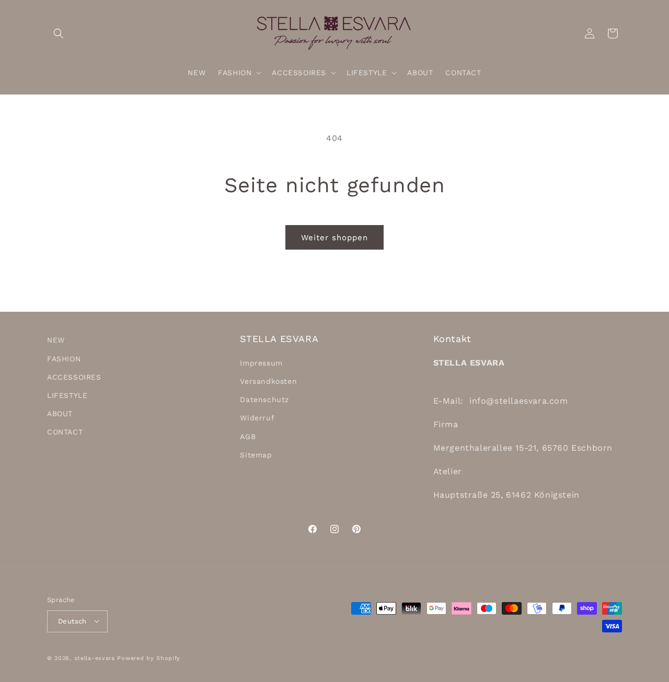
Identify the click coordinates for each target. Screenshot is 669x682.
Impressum (261, 362)
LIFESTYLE (67, 395)
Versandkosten (268, 381)
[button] (58, 33)
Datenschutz (264, 399)
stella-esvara (94, 657)
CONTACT (65, 432)
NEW (56, 340)
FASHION (63, 358)
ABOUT (60, 413)
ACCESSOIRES (74, 376)
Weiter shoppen (334, 237)
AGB (248, 436)
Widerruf (257, 418)
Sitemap (256, 454)
